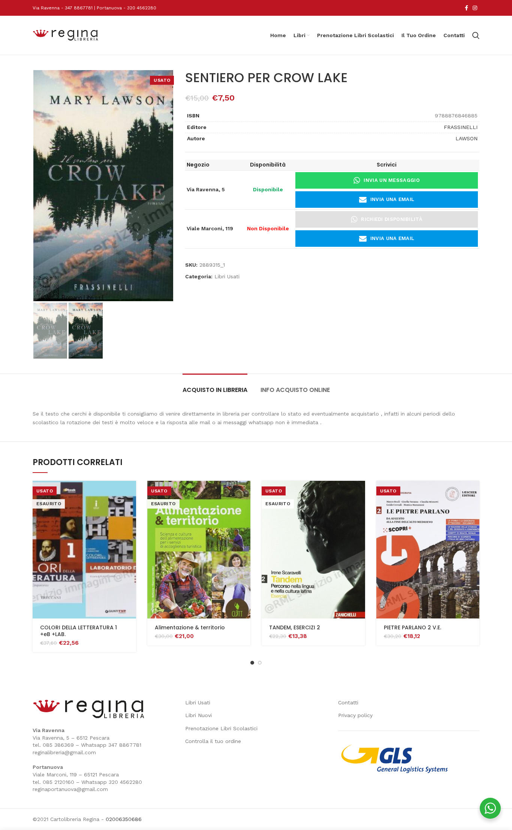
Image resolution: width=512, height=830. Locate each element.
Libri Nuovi (198, 715)
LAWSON (466, 138)
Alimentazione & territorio (190, 627)
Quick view (130, 493)
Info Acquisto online (295, 390)
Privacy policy (355, 715)
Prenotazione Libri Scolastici (221, 728)
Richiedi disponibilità (391, 219)
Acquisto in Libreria (215, 390)
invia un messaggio (391, 180)
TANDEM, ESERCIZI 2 (294, 627)
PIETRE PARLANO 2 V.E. (412, 627)
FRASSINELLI (461, 127)
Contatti (348, 702)
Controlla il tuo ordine (213, 741)
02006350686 (124, 819)
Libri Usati (227, 276)
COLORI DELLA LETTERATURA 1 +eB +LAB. (78, 631)
